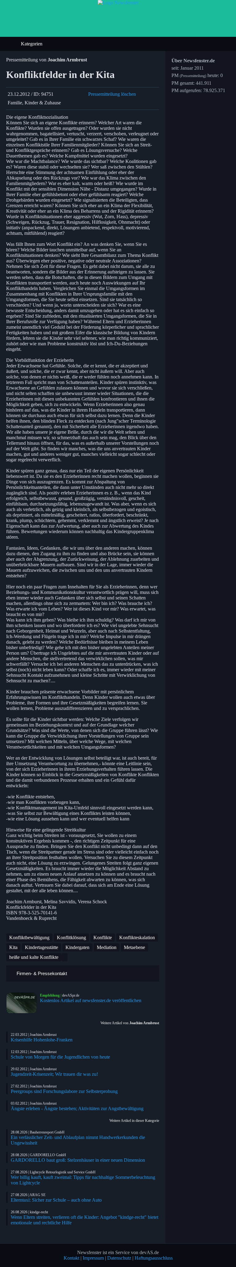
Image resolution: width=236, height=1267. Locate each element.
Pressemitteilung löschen (112, 94)
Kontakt (71, 1258)
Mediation (106, 947)
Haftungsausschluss (154, 1258)
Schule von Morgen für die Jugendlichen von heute (60, 1057)
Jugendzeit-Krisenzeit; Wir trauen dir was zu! (54, 1074)
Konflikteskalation (137, 937)
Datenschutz (119, 1258)
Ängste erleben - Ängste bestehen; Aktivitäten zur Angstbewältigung (77, 1108)
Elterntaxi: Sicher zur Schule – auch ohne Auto (56, 1200)
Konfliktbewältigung (29, 937)
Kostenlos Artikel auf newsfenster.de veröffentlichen (90, 1000)
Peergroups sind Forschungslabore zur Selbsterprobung (64, 1091)
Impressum (93, 1258)
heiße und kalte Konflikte (33, 957)
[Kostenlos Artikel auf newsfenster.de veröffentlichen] (23, 1003)
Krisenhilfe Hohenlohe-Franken (42, 1039)
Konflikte (102, 937)
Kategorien (32, 43)
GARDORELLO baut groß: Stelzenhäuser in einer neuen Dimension (78, 1160)
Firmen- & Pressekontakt (41, 973)
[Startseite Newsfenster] (118, 2)
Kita (13, 947)
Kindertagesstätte (41, 947)
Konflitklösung (71, 937)
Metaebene (134, 947)
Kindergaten (77, 947)
